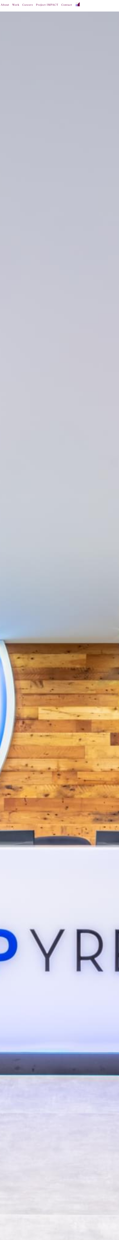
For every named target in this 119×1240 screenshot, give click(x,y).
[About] (5, 5)
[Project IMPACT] (47, 5)
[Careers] (28, 5)
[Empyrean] (78, 3)
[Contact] (67, 5)
